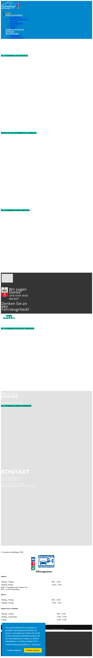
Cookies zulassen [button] (33, 650)
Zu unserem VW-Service (14, 56)
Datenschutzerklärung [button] (21, 644)
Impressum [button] (36, 644)
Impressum (15, 36)
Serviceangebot (14, 15)
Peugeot (14, 25)
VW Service (15, 17)
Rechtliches (12, 34)
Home (8, 13)
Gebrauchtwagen (14, 30)
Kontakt (10, 32)
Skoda (13, 28)
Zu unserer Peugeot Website (17, 328)
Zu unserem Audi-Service (15, 210)
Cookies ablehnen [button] (14, 650)
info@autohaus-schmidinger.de (18, 486)
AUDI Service (16, 23)
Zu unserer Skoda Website (16, 406)
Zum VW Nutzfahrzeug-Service (19, 133)
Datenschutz (16, 38)
